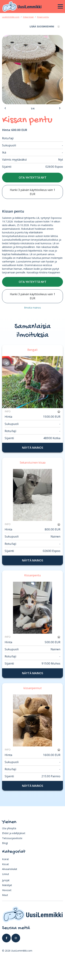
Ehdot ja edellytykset (13, 833)
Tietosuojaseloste (12, 838)
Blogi (5, 843)
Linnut (5, 874)
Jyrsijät (6, 880)
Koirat (5, 859)
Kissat (5, 864)
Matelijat (7, 885)
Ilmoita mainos (32, 307)
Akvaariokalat (9, 869)
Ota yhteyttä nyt (32, 177)
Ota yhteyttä (9, 828)
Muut (5, 895)
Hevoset (6, 890)
